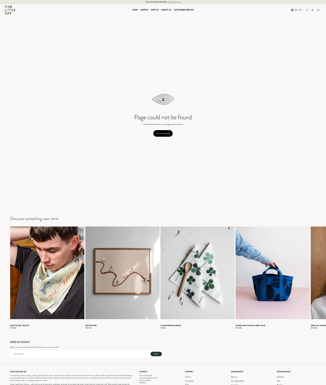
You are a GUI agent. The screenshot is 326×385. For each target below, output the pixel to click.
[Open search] (307, 10)
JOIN (156, 354)
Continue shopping (163, 133)
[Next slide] (313, 278)
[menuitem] (135, 10)
